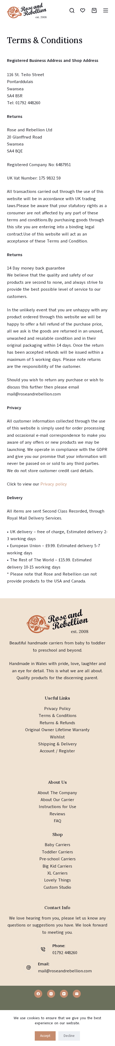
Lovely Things (57, 880)
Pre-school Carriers (57, 859)
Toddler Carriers (57, 852)
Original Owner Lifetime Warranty (57, 730)
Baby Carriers (57, 845)
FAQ (57, 821)
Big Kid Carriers (57, 866)
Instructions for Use (57, 807)
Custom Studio (57, 887)
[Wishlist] (82, 10)
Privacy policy (54, 484)
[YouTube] (64, 994)
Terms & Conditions (57, 716)
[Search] (72, 10)
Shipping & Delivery (57, 744)
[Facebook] (38, 994)
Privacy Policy (57, 709)
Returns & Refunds (57, 723)
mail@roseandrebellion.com (65, 971)
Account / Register (57, 751)
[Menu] (105, 10)
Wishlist (57, 737)
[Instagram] (51, 994)
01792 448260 (64, 953)
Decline (69, 1035)
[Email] (77, 994)
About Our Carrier (57, 800)
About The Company (57, 793)
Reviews (57, 814)
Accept (45, 1035)
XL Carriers (57, 873)
